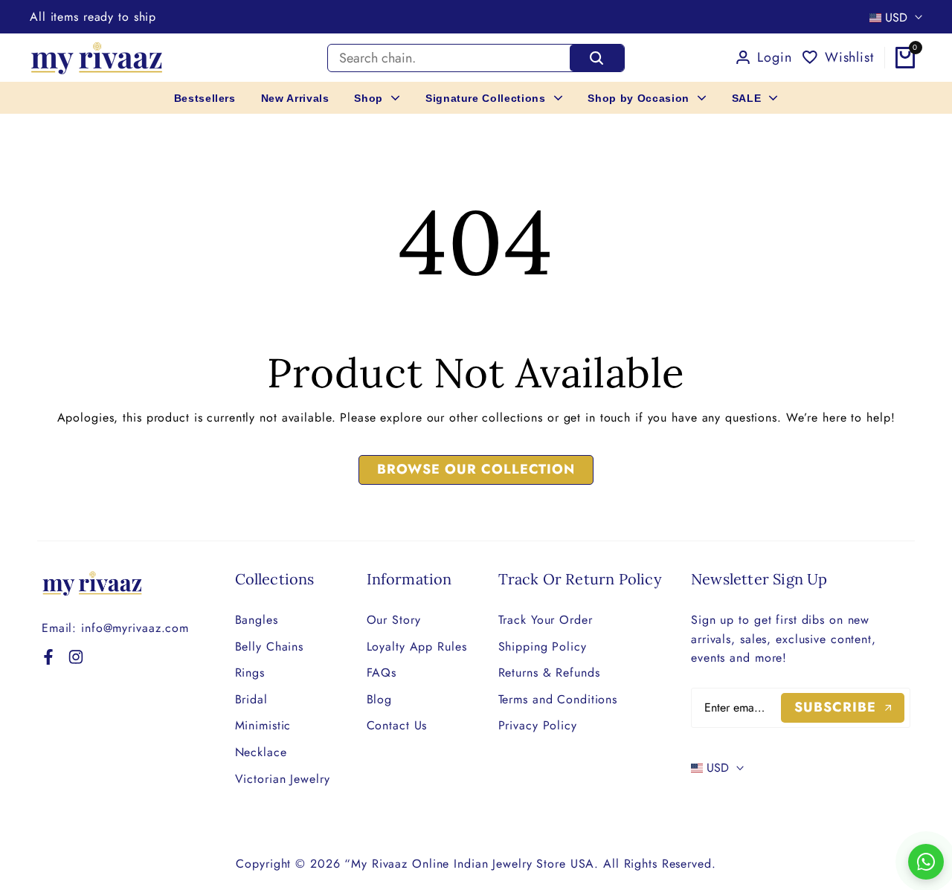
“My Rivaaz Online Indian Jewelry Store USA (469, 863)
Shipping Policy (542, 646)
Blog (380, 699)
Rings (250, 672)
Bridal (251, 699)
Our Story (394, 619)
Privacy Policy (537, 725)
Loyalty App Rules (417, 646)
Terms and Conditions (558, 699)
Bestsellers (205, 98)
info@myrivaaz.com (135, 627)
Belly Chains (269, 646)
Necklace (261, 752)
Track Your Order (545, 619)
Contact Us (397, 725)
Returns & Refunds (549, 672)
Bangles (256, 619)
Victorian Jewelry (282, 778)
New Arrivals (295, 98)
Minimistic (263, 725)
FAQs (382, 672)
